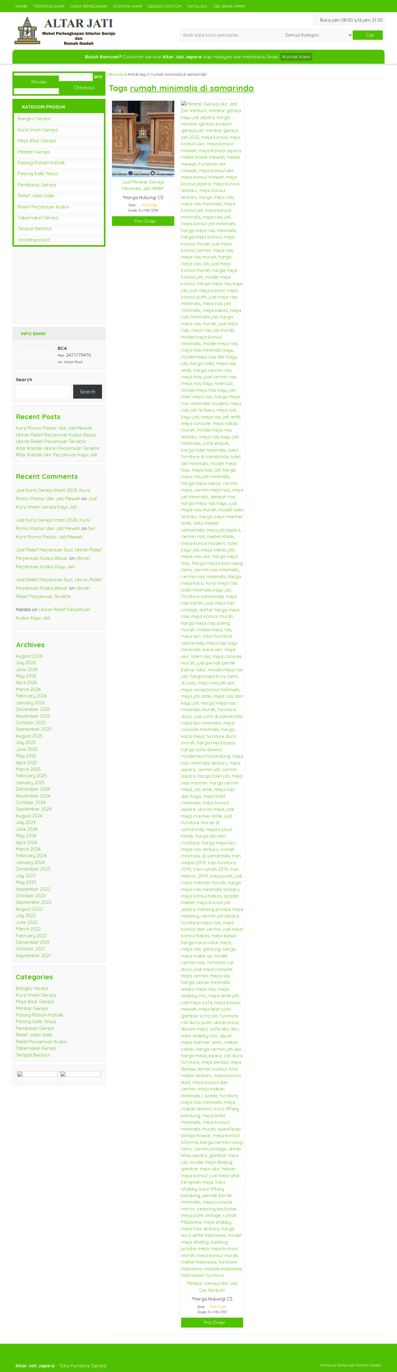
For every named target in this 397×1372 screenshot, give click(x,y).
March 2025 (28, 769)
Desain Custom (164, 6)
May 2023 (26, 882)
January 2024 (30, 862)
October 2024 (31, 802)
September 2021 (33, 955)
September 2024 (33, 809)
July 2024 (26, 822)
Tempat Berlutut (35, 228)
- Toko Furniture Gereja (61, 1366)
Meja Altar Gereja (37, 141)
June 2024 (27, 829)
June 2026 (27, 669)
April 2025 (26, 763)
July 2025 (26, 742)
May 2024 (26, 836)
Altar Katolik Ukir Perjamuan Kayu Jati (56, 455)
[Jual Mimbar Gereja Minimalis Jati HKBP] (143, 138)
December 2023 (33, 869)
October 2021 (30, 949)
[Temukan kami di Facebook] (37, 1074)
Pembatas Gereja (37, 185)
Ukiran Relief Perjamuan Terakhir (51, 441)
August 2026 (29, 656)
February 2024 (31, 855)
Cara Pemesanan (88, 6)
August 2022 (29, 909)
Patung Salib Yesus (38, 173)
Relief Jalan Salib (36, 196)
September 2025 (33, 729)
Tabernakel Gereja (38, 218)
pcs (98, 76)
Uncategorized (34, 240)
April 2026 (26, 682)
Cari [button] (369, 35)
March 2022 (28, 929)
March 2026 (28, 689)
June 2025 (27, 749)
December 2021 (33, 942)
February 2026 (31, 696)
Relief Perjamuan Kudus (43, 207)
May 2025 (26, 756)
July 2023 (26, 876)
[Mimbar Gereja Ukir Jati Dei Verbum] (212, 689)
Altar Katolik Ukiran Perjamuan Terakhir (58, 448)
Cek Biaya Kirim (229, 6)
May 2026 (26, 676)
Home (21, 6)
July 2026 (26, 662)
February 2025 (31, 776)
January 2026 (30, 703)
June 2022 (27, 922)
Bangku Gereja (34, 118)
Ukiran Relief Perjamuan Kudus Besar (56, 435)
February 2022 (31, 936)
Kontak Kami (127, 6)
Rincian (38, 82)
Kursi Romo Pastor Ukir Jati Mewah (54, 428)
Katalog (197, 6)
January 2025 (30, 782)
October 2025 (31, 722)
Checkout (83, 87)
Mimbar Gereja (34, 152)
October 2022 (31, 896)
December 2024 (33, 789)
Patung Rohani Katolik (41, 163)
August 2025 (29, 736)
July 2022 (26, 915)
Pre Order (144, 221)
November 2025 (33, 716)
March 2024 (28, 849)
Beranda (116, 74)
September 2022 (33, 902)
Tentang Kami (48, 6)
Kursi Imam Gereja (38, 130)
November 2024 (33, 796)
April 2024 (26, 842)
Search (24, 379)
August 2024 (29, 816)
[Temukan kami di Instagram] (80, 1074)
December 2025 (33, 709)
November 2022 (33, 889)
